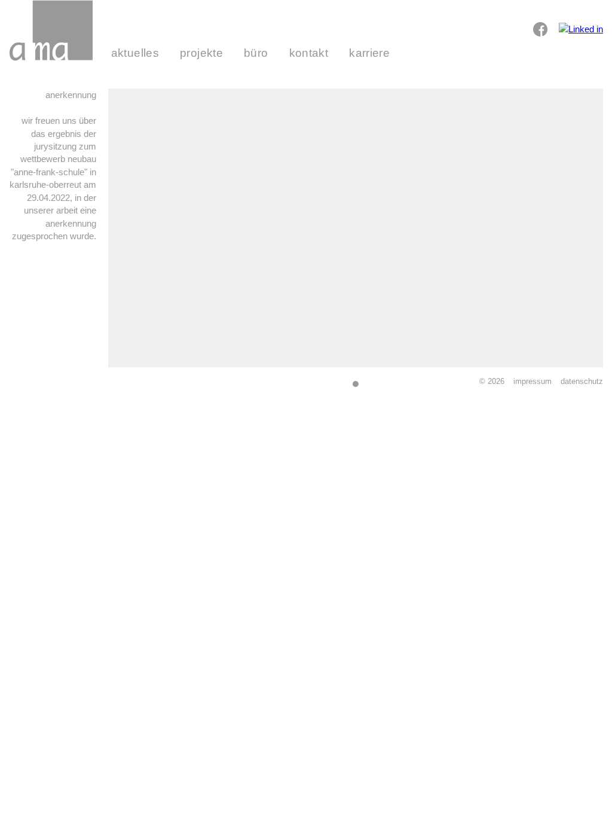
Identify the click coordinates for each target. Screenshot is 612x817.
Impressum (532, 381)
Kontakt (309, 53)
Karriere (369, 53)
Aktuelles (135, 53)
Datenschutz (582, 381)
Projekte (201, 53)
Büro (256, 53)
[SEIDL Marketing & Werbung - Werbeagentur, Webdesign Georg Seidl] (21, 387)
